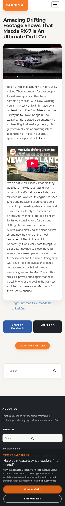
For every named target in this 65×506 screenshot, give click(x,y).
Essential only (32, 498)
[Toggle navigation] (55, 4)
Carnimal (16, 5)
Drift (22, 303)
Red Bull (20, 308)
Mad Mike (32, 303)
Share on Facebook (17, 326)
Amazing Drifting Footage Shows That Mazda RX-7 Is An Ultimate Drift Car (28, 28)
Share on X (47, 324)
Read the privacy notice (44, 480)
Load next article (32, 345)
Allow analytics (33, 489)
